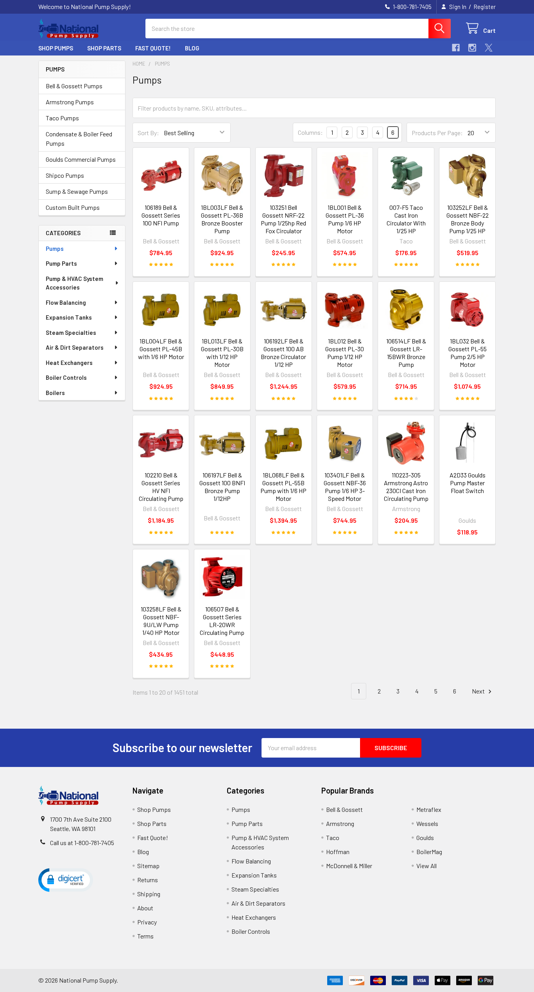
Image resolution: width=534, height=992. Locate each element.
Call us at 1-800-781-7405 (82, 842)
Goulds (425, 837)
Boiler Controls (66, 377)
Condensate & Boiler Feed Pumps (79, 138)
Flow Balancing (66, 302)
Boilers (55, 392)
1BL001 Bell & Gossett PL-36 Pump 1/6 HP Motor (345, 219)
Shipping (148, 893)
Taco (332, 837)
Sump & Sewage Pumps (77, 191)
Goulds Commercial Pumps (81, 159)
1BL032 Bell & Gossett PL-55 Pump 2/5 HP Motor (467, 352)
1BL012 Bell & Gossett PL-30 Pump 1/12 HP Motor (344, 352)
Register (484, 6)
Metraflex (428, 809)
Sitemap (148, 865)
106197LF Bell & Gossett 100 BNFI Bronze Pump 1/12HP (222, 486)
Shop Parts (104, 48)
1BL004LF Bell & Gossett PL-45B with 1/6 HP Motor (161, 348)
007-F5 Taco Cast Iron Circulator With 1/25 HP (406, 219)
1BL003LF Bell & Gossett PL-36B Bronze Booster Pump (222, 219)
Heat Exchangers (69, 362)
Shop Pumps (55, 48)
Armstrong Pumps (70, 101)
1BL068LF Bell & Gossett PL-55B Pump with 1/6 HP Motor (283, 486)
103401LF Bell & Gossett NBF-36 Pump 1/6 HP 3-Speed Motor (345, 486)
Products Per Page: (437, 132)
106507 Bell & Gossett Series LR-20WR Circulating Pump (222, 620)
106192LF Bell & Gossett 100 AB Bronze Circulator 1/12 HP (283, 352)
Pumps (55, 248)
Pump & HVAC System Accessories (74, 283)
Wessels (427, 823)
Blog (192, 48)
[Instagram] (472, 48)
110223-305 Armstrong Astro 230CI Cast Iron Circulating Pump (406, 486)
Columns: (310, 132)
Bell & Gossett (344, 809)
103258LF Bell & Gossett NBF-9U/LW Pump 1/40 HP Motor (161, 620)
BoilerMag (429, 851)
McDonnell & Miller (349, 865)
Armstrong (340, 823)
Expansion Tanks (69, 317)
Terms (145, 936)
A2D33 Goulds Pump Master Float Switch (468, 482)
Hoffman (337, 851)
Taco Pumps (62, 118)
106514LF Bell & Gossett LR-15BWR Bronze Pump (406, 352)
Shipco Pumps (65, 175)
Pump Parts (61, 263)
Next (479, 691)
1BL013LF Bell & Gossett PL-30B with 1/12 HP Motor (222, 352)
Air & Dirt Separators (75, 347)
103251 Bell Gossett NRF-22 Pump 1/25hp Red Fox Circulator (283, 219)
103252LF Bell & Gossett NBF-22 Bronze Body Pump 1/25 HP (467, 219)
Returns (147, 879)
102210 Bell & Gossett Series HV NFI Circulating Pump (161, 486)
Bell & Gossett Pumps (74, 85)
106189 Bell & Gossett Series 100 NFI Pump (161, 215)
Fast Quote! (153, 48)
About (145, 908)
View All (426, 865)
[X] (489, 48)
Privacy (147, 922)
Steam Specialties (71, 332)
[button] (65, 879)
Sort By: (148, 132)
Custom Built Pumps (73, 207)
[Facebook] (456, 48)
